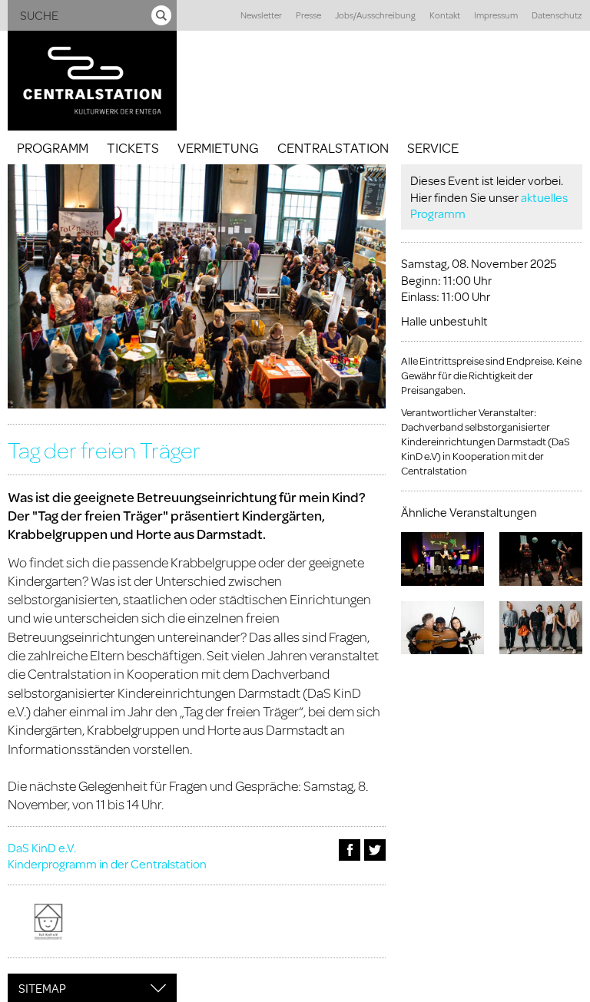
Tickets (133, 147)
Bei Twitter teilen (375, 850)
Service (433, 147)
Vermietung (218, 147)
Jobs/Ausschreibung (375, 14)
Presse (308, 14)
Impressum (496, 14)
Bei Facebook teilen (349, 850)
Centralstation (333, 147)
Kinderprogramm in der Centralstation (107, 863)
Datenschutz (557, 14)
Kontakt (444, 14)
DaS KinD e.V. (42, 847)
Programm (52, 147)
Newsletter (261, 14)
